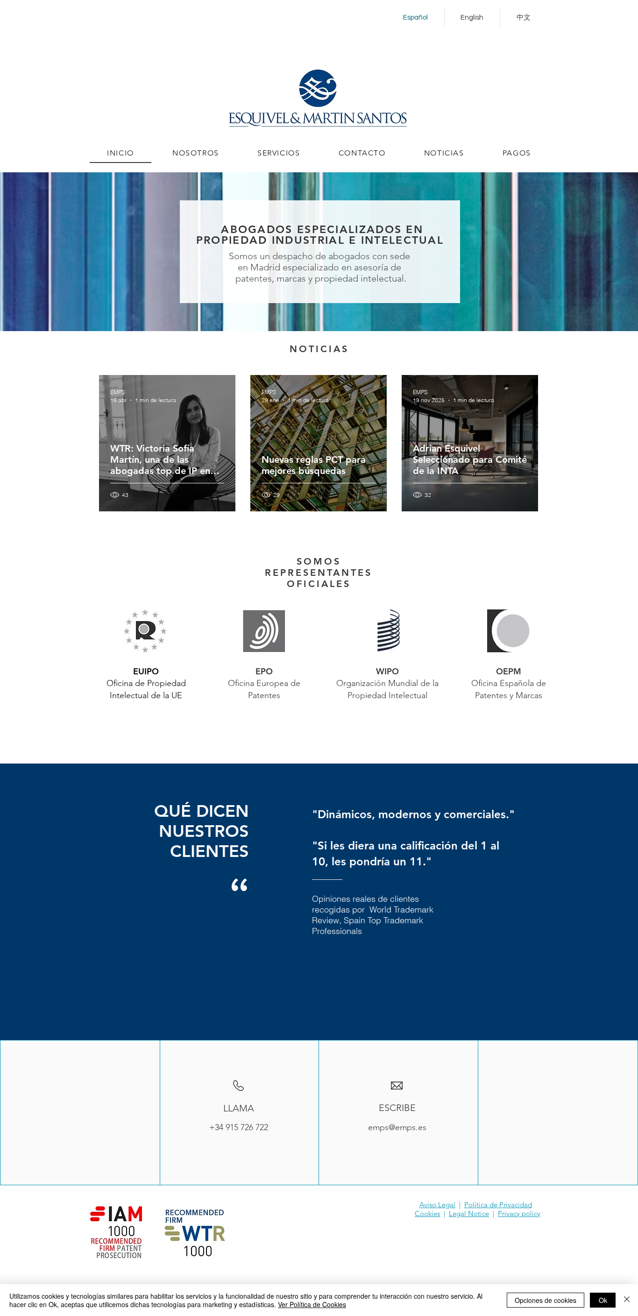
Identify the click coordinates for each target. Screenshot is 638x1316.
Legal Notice (469, 1213)
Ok (603, 1300)
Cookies (427, 1213)
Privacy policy (519, 1213)
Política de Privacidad (498, 1204)
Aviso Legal (437, 1204)
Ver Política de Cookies (312, 1304)
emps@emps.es (397, 1127)
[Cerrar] (626, 1300)
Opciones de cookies (545, 1300)
